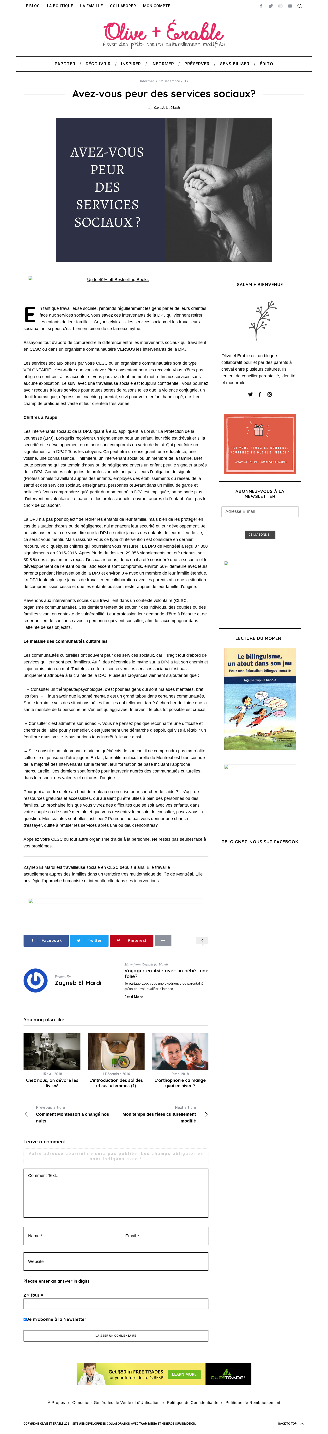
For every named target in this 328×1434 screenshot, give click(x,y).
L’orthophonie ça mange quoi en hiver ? (180, 1083)
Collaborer (123, 6)
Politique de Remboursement (252, 1403)
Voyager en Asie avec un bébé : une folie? (166, 974)
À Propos (56, 1403)
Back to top (287, 1423)
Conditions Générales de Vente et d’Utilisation (116, 1403)
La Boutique (60, 6)
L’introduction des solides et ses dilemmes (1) (116, 1083)
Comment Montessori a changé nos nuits (72, 1114)
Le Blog (32, 6)
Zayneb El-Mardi (167, 107)
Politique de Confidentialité (192, 1403)
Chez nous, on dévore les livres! (52, 1083)
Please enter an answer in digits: (57, 1281)
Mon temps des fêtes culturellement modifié (159, 1114)
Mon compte (156, 6)
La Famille (91, 6)
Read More (133, 997)
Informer (147, 81)
